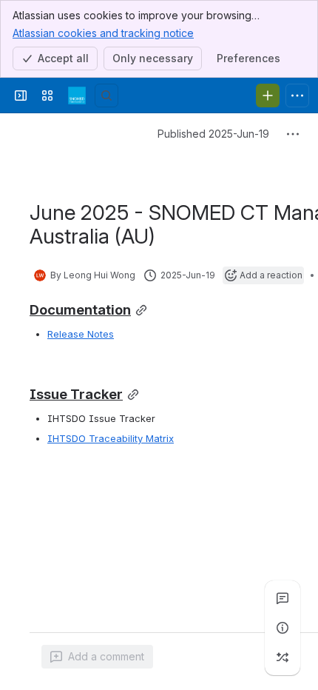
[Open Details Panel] (282, 628)
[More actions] (293, 134)
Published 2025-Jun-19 (213, 133)
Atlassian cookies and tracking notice (103, 33)
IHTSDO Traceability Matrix (110, 438)
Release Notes (80, 334)
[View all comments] (282, 598)
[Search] (106, 95)
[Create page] (282, 657)
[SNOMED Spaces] (77, 95)
